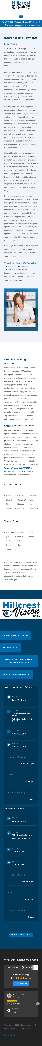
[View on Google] (9, 995)
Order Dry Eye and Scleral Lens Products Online (19, 661)
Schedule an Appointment (16, 674)
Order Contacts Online (15, 635)
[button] (4, 1004)
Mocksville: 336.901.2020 (15, 471)
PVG (30, 1028)
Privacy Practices (21, 934)
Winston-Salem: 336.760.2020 (17, 468)
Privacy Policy (10, 1035)
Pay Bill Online (11, 647)
